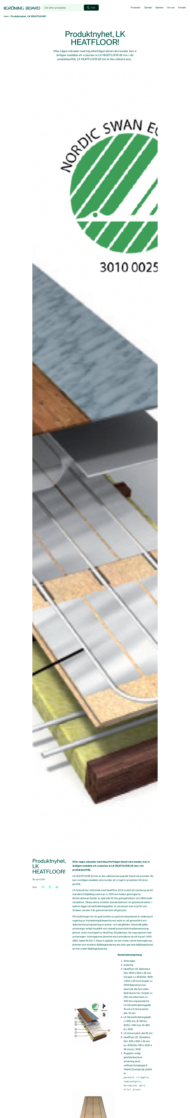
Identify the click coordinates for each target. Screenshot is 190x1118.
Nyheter (160, 7)
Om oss (171, 7)
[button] (43, 887)
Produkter (136, 7)
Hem (6, 16)
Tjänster (148, 7)
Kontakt (182, 7)
